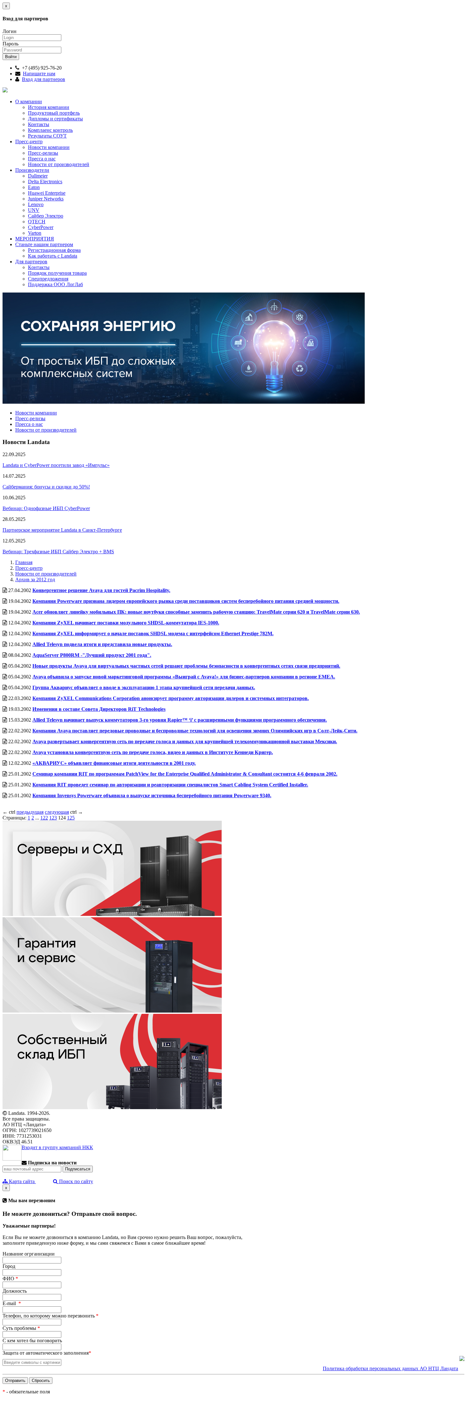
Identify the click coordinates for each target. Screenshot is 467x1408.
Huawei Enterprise (46, 193)
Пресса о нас (42, 158)
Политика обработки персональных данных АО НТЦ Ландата (390, 1368)
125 (71, 817)
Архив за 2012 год (35, 579)
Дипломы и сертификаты (55, 118)
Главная (23, 562)
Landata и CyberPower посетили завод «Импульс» (56, 465)
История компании (48, 107)
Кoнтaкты (39, 267)
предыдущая (30, 812)
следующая (57, 812)
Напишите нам (39, 73)
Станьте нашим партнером (44, 244)
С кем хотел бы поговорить (32, 1340)
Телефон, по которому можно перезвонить (50, 1315)
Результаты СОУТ (47, 135)
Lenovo (36, 204)
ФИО (10, 1278)
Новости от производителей (58, 164)
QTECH (36, 221)
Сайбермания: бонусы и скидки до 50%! (46, 486)
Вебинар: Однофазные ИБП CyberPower (46, 508)
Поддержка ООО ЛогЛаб (55, 284)
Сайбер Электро (45, 216)
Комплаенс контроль (50, 130)
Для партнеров (31, 261)
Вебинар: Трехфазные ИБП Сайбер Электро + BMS (58, 551)
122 (44, 817)
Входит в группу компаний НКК (57, 1147)
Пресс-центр (29, 141)
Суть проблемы (21, 1328)
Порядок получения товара (57, 273)
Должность (15, 1291)
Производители (32, 170)
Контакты (38, 124)
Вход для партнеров (43, 79)
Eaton (34, 187)
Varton (34, 233)
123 (53, 817)
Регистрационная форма (54, 250)
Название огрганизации (29, 1253)
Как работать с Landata (52, 256)
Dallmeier (38, 176)
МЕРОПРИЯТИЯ (34, 238)
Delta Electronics (45, 181)
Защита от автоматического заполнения (47, 1353)
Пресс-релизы (43, 153)
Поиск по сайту (75, 1181)
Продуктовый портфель (54, 113)
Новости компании (49, 147)
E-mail (12, 1303)
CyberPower (40, 227)
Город (9, 1266)
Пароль (10, 43)
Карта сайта (22, 1181)
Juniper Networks (46, 198)
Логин (10, 31)
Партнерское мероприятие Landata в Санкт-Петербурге (62, 530)
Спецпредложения (48, 278)
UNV (33, 210)
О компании (28, 101)
